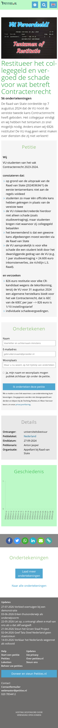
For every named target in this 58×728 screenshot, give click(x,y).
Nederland (30, 436)
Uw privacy (32, 654)
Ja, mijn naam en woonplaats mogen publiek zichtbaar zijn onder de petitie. (28, 374)
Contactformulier (10, 686)
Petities (5, 658)
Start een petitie (10, 654)
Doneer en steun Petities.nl (29, 673)
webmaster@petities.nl (14, 690)
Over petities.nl (34, 658)
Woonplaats (10, 360)
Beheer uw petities (11, 665)
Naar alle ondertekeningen (29, 585)
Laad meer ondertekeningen (29, 574)
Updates (31, 651)
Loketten (6, 662)
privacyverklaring (23, 404)
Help (3, 651)
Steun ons (32, 662)
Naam (6, 338)
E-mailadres (10, 349)
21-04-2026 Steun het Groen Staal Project (25, 629)
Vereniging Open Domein (29, 715)
